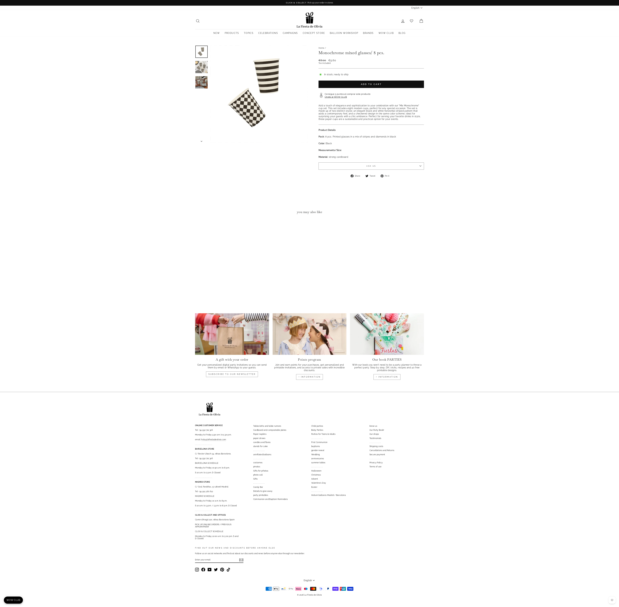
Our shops (374, 434)
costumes (258, 462)
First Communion (319, 442)
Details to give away (263, 491)
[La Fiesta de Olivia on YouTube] (209, 570)
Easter (314, 487)
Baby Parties (317, 430)
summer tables (318, 462)
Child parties (317, 426)
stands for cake (260, 446)
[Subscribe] (241, 560)
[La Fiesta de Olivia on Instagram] (197, 570)
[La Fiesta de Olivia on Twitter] (216, 570)
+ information (310, 377)
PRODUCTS (232, 33)
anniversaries (317, 458)
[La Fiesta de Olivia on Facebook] (203, 570)
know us (373, 426)
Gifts (255, 479)
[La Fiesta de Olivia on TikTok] (228, 570)
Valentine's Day (318, 483)
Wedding (315, 454)
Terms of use (375, 467)
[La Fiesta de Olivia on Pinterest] (222, 570)
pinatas (256, 467)
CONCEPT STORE (314, 33)
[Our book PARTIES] (387, 334)
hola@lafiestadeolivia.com (213, 439)
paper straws (259, 438)
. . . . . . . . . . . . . (259, 450)
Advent (314, 479)
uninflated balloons (262, 454)
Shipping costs (376, 446)
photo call (258, 475)
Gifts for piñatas (260, 471)
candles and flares (262, 442)
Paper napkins (260, 434)
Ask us (371, 166)
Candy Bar (258, 487)
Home (321, 48)
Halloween (316, 471)
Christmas (316, 475)
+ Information (387, 377)
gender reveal (317, 450)
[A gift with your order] (232, 334)
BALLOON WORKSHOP (344, 33)
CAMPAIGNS (290, 33)
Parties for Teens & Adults (323, 434)
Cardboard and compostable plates (269, 430)
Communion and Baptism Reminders (270, 499)
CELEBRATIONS (268, 33)
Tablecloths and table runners (267, 426)
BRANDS (368, 33)
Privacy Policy (376, 462)
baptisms (315, 446)
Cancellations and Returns (381, 450)
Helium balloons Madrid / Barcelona (328, 495)
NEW (216, 33)
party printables (260, 495)
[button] (198, 226)
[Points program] (310, 334)
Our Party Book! (376, 430)
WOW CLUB (386, 33)
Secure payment (377, 454)
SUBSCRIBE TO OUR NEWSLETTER (231, 374)
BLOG (402, 33)
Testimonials (375, 438)
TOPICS (248, 33)
